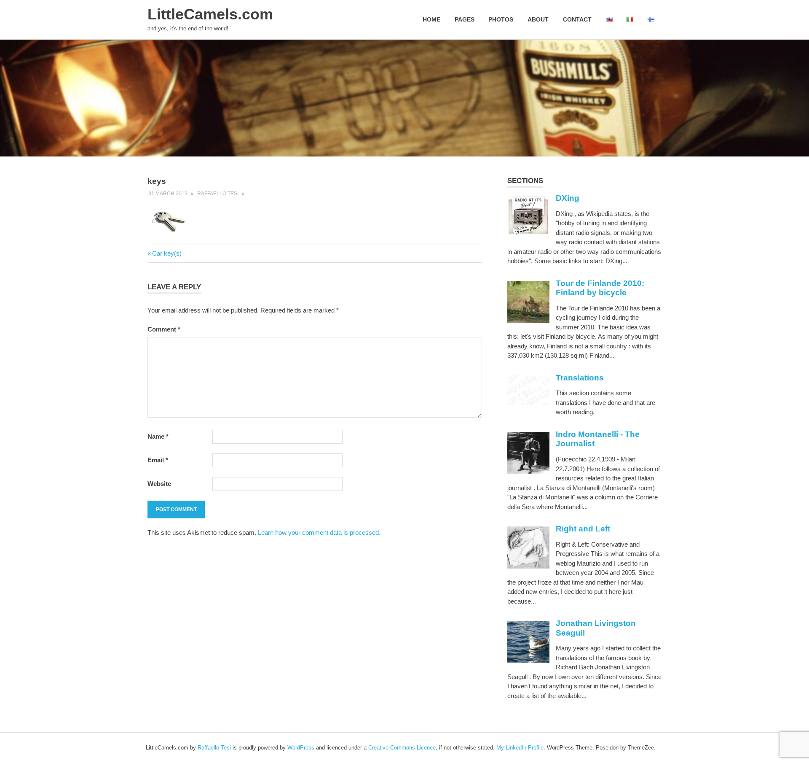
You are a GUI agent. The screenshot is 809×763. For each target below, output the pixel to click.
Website (159, 483)
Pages (464, 19)
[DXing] (528, 233)
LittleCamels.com (210, 14)
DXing (567, 198)
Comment (163, 329)
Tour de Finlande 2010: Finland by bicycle (600, 288)
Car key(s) (167, 253)
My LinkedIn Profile (520, 747)
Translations (580, 377)
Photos (500, 19)
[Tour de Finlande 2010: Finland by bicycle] (528, 320)
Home (431, 19)
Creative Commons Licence (402, 747)
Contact (577, 19)
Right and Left (583, 528)
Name (158, 436)
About (538, 19)
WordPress (300, 747)
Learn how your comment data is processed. (319, 532)
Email (157, 460)
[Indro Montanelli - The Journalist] (528, 471)
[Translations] (528, 403)
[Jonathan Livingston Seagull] (528, 660)
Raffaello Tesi (217, 194)
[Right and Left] (528, 566)
